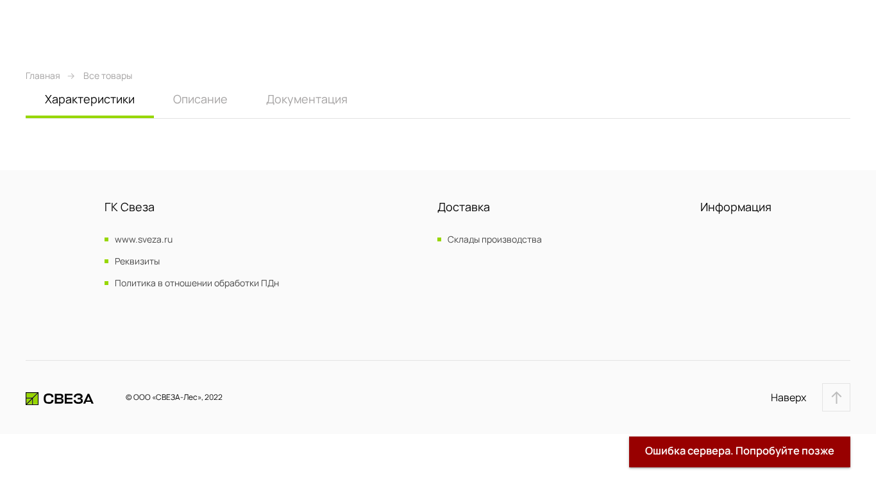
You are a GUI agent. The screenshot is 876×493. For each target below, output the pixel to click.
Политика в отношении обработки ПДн (197, 283)
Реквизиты (137, 261)
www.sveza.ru (144, 239)
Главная (43, 75)
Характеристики (90, 99)
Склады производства (495, 239)
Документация (307, 99)
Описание (200, 99)
